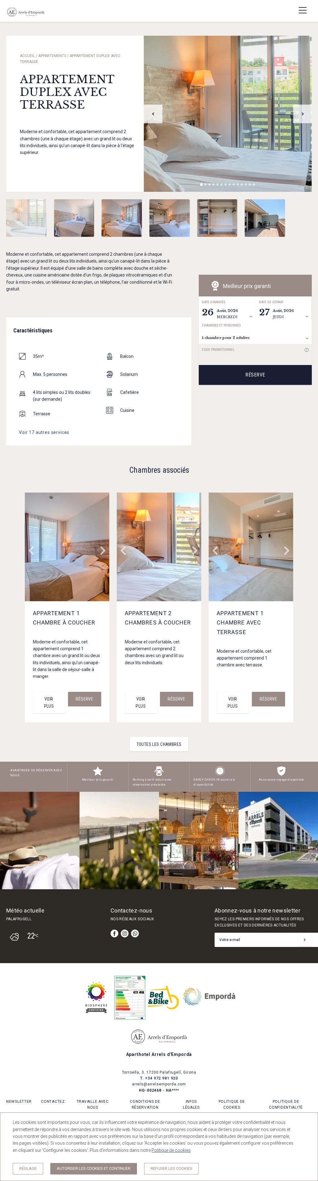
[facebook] (114, 933)
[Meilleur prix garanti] (98, 774)
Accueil (27, 56)
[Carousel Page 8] (230, 184)
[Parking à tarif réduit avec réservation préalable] (159, 774)
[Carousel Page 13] (250, 184)
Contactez (53, 1101)
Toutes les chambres (159, 744)
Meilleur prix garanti (98, 779)
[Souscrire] (304, 940)
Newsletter (19, 1101)
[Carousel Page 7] (226, 184)
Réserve (255, 375)
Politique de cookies (171, 1150)
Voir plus (49, 702)
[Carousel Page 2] (205, 184)
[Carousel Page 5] (217, 184)
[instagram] (125, 933)
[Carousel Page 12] (246, 184)
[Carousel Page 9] (234, 184)
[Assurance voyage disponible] (281, 774)
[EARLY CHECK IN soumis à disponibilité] (220, 774)
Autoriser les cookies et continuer (93, 1168)
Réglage (28, 1168)
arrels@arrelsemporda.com (159, 1084)
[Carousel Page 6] (221, 184)
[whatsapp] (135, 933)
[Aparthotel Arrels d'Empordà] (25, 17)
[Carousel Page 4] (213, 184)
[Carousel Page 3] (209, 184)
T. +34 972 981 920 (159, 1078)
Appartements (52, 56)
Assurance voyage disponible (281, 779)
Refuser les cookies (171, 1168)
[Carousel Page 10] (238, 184)
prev (153, 114)
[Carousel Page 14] (254, 184)
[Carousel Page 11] (242, 184)
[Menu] (299, 10)
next (302, 114)
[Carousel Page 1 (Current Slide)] (201, 184)
